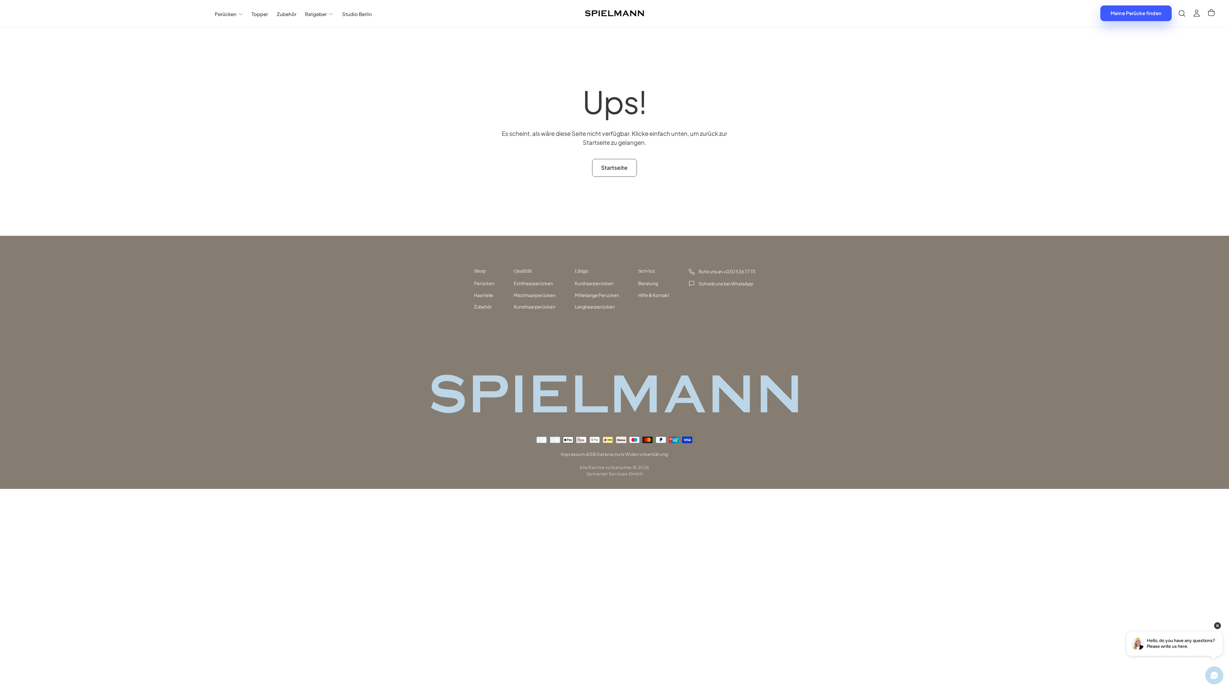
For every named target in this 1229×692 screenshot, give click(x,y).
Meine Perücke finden (1136, 13)
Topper (260, 14)
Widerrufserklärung (646, 454)
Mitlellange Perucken (597, 295)
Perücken (226, 14)
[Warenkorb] (1211, 13)
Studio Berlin (357, 14)
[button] (1181, 13)
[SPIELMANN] (614, 394)
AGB (591, 454)
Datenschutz (610, 454)
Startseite (614, 167)
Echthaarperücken (533, 283)
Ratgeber (316, 14)
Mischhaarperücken (535, 295)
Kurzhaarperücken (594, 283)
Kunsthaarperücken (534, 306)
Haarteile (483, 295)
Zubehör (286, 14)
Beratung (648, 283)
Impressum (573, 454)
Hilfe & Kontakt (653, 295)
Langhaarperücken (595, 306)
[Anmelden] (1196, 13)
